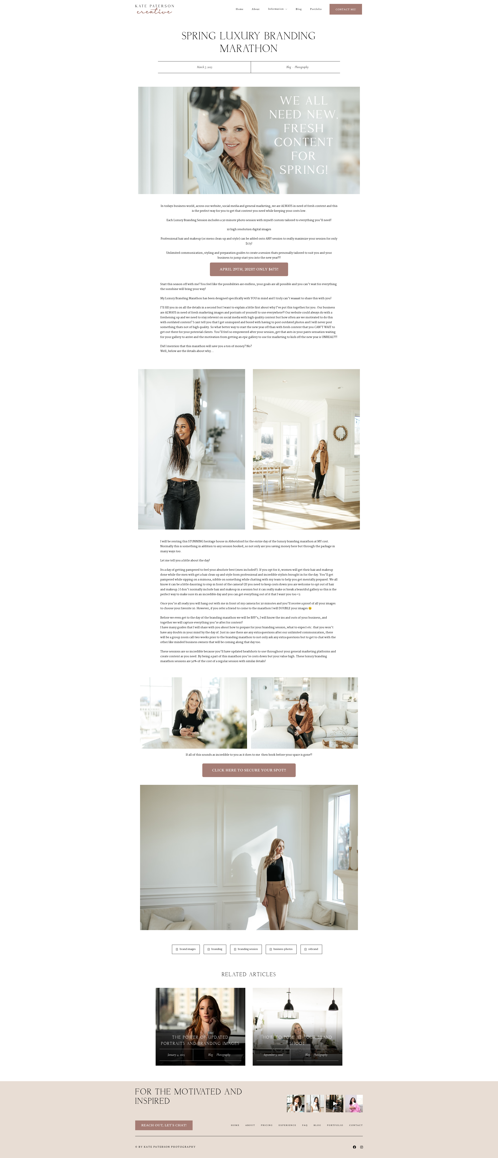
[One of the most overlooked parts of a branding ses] (295, 1103)
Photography (302, 67)
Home (239, 9)
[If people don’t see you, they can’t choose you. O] (334, 1103)
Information (276, 9)
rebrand (313, 949)
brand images (188, 949)
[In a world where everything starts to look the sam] (354, 1103)
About (256, 9)
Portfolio (316, 9)
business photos (283, 949)
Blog (299, 9)
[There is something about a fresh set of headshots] (315, 1103)
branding (216, 949)
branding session (248, 949)
